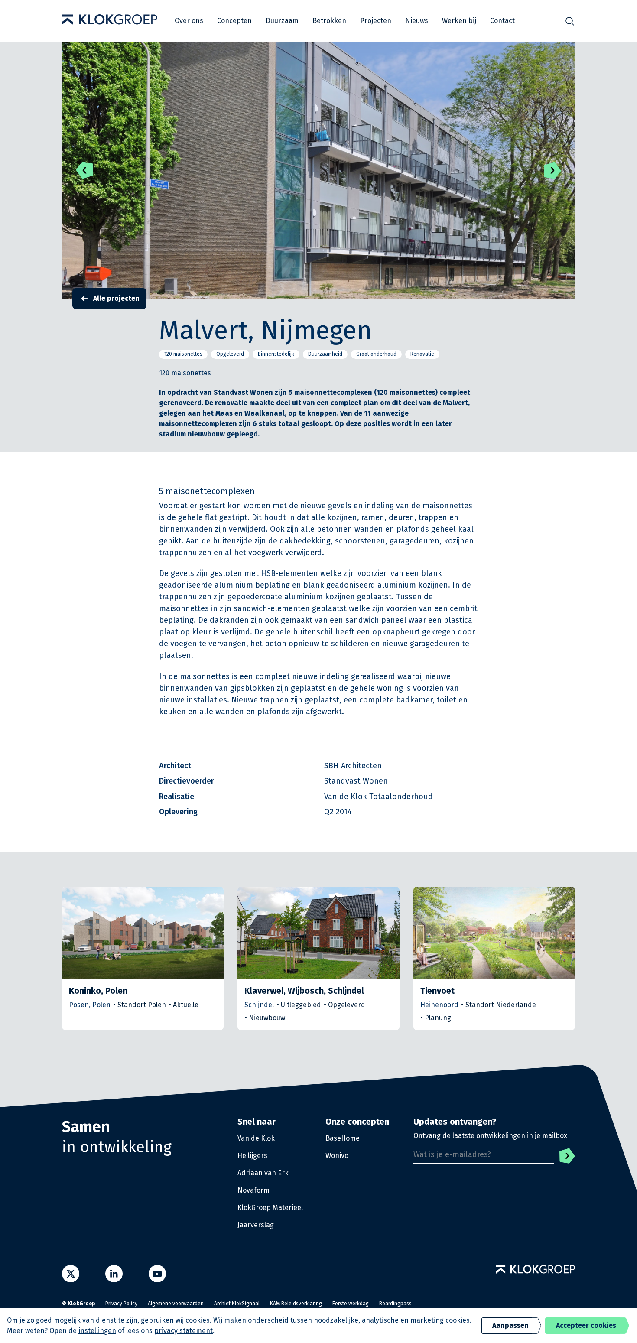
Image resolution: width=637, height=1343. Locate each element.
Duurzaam (282, 20)
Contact (502, 20)
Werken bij (459, 20)
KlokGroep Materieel (270, 1207)
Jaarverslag (255, 1225)
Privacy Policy (121, 1304)
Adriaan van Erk (263, 1173)
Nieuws (416, 20)
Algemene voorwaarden (176, 1304)
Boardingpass (395, 1304)
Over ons (189, 20)
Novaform (253, 1190)
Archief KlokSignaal (237, 1304)
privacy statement (183, 1331)
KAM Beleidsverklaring (296, 1304)
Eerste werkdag (350, 1304)
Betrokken (329, 20)
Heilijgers (252, 1155)
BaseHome (342, 1138)
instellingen (97, 1331)
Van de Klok (256, 1138)
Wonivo (336, 1155)
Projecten (375, 20)
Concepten (234, 20)
